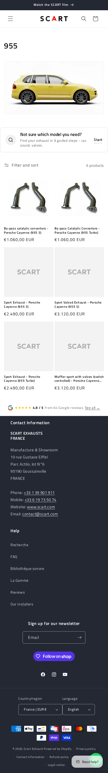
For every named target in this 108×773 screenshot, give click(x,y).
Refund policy (59, 757)
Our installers (21, 604)
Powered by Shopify (58, 749)
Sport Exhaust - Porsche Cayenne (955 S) (22, 304)
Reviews (17, 592)
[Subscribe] (79, 637)
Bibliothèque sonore (27, 568)
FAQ (13, 556)
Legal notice (56, 765)
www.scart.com (41, 507)
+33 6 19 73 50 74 (40, 500)
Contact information (31, 757)
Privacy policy (85, 749)
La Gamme (19, 580)
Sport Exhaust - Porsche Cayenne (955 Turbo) (22, 379)
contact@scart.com (40, 514)
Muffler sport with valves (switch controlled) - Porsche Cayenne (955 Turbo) (79, 379)
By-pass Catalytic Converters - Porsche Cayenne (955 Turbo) (77, 230)
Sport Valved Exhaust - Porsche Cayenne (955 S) (78, 304)
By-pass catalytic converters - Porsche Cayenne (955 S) (26, 230)
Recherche (19, 544)
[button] (10, 19)
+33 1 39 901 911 (39, 493)
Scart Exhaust (33, 749)
